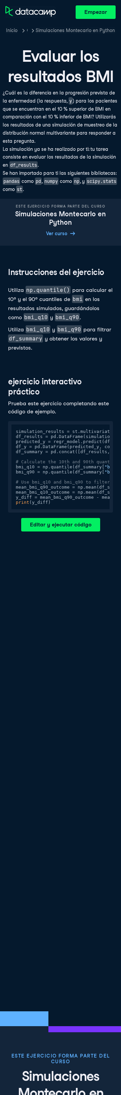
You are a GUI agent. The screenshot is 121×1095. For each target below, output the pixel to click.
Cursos (27, 30)
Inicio (11, 30)
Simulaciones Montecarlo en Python (75, 30)
